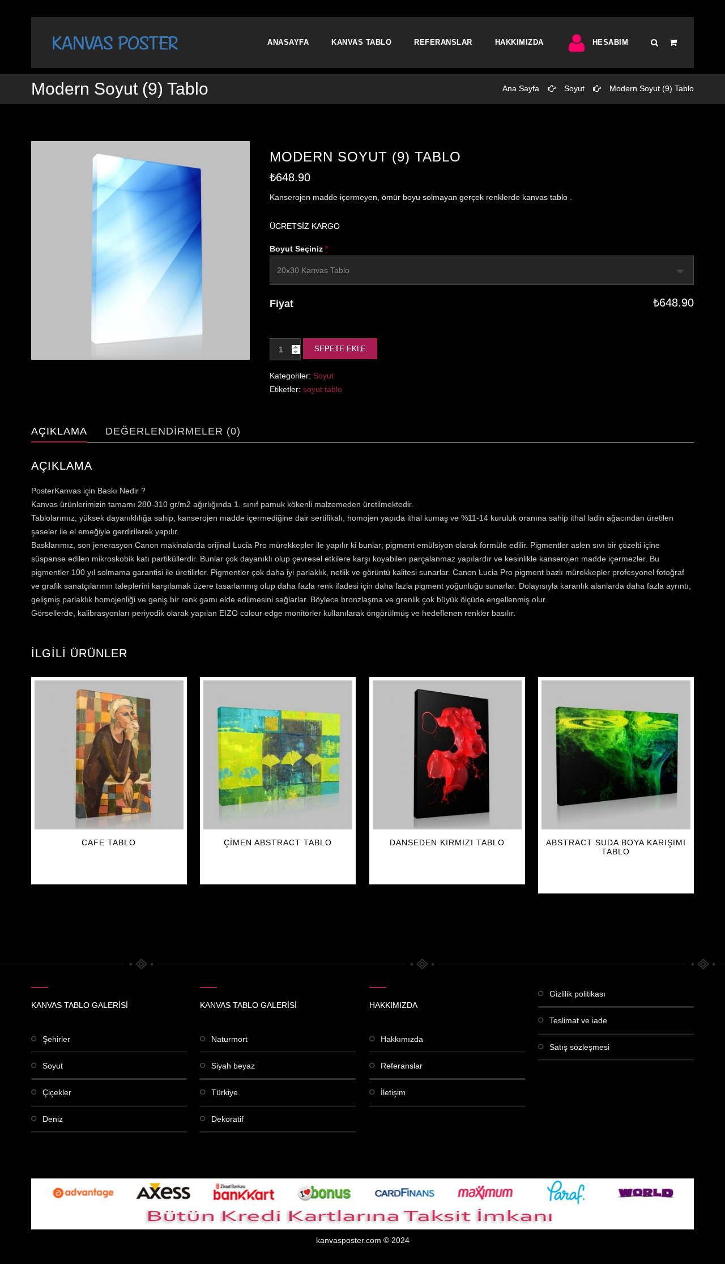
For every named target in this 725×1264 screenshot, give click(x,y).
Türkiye (224, 1092)
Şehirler (56, 1039)
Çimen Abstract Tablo (278, 842)
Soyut (574, 88)
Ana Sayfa (520, 88)
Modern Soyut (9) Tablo (651, 88)
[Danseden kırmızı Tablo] (447, 755)
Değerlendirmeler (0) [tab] (173, 431)
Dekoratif (227, 1118)
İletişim (393, 1092)
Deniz (52, 1118)
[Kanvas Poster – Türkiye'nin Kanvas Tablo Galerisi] (115, 42)
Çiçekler (56, 1092)
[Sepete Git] (673, 42)
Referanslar (443, 42)
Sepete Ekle (340, 348)
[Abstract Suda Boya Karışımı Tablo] (616, 755)
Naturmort (229, 1039)
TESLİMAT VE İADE (578, 1020)
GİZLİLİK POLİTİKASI (577, 993)
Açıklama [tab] (59, 431)
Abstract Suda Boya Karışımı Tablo (616, 847)
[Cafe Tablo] (109, 755)
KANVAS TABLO (361, 42)
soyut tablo (322, 389)
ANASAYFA (288, 42)
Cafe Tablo (109, 842)
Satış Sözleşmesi (579, 1047)
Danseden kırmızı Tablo (447, 842)
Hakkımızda (519, 42)
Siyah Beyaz (233, 1065)
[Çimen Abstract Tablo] (278, 755)
